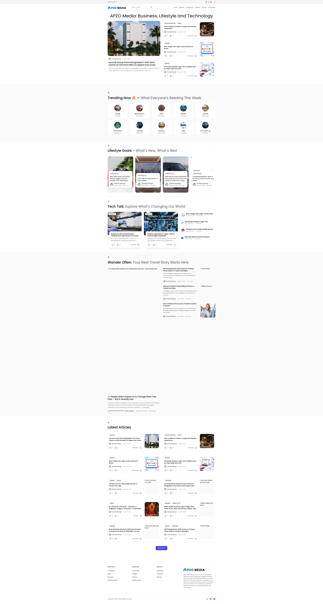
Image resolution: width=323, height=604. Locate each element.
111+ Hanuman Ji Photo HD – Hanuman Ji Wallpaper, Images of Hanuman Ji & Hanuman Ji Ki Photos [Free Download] (125, 508)
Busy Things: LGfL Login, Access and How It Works (178, 48)
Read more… (161, 548)
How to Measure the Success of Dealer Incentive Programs (179, 305)
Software (167, 526)
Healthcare (112, 214)
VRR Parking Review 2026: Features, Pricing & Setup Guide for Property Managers (178, 270)
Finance (119, 480)
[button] (214, 2)
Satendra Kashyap (116, 59)
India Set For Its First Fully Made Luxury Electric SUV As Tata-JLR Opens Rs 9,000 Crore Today (175, 179)
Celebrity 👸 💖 (176, 503)
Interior (179, 23)
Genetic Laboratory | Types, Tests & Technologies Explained (161, 235)
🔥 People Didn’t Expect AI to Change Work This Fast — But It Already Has (132, 397)
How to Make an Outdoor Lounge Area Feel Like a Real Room (180, 27)
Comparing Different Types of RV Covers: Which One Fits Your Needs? (203, 179)
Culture (112, 503)
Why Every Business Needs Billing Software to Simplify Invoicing (178, 287)
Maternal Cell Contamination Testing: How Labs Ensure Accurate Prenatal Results (124, 235)
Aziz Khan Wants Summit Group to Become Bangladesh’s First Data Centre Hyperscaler (199, 237)
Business (167, 43)
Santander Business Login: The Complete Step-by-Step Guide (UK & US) (180, 68)
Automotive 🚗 (115, 173)
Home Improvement (170, 23)
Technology (168, 480)
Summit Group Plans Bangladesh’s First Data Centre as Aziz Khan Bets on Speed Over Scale (132, 63)
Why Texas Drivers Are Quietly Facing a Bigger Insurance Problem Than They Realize (120, 179)
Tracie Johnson (129, 411)
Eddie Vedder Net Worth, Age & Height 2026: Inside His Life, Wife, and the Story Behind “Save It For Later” (180, 508)
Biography (167, 503)
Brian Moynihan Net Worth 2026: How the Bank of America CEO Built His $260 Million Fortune (125, 530)
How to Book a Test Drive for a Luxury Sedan (147, 180)
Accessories (196, 170)
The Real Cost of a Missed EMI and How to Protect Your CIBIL (200, 229)
